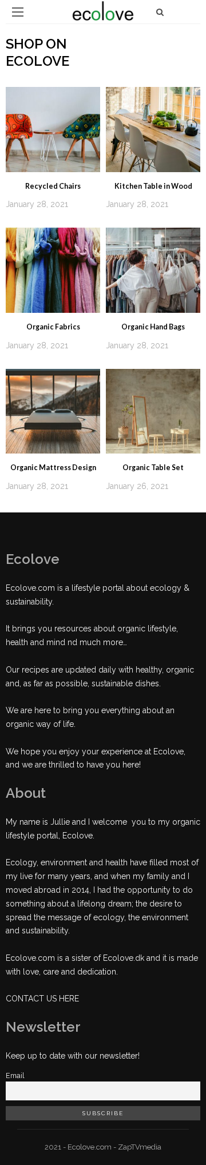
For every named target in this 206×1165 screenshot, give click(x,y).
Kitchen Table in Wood (153, 186)
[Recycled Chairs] (53, 128)
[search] (160, 12)
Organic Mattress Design (53, 467)
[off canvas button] (17, 12)
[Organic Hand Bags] (153, 269)
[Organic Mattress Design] (53, 410)
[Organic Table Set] (153, 410)
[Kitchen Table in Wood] (153, 128)
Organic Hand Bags (153, 327)
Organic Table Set (153, 467)
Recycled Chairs (53, 186)
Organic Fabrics (53, 327)
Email (15, 1075)
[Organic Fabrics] (53, 269)
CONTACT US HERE (42, 998)
